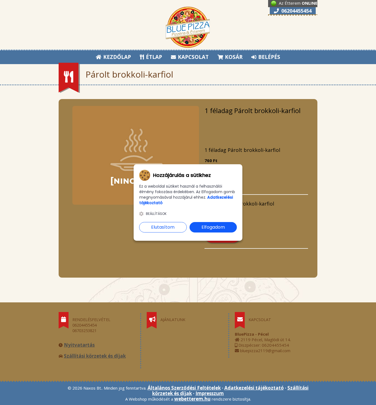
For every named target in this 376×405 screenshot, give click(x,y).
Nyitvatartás (79, 345)
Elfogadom (213, 227)
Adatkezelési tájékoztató (254, 388)
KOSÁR (233, 57)
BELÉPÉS (268, 57)
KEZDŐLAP (116, 57)
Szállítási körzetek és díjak (95, 356)
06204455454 (296, 10)
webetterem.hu (192, 399)
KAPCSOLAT (192, 57)
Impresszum (209, 393)
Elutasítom (163, 227)
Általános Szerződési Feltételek (184, 388)
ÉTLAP (153, 57)
